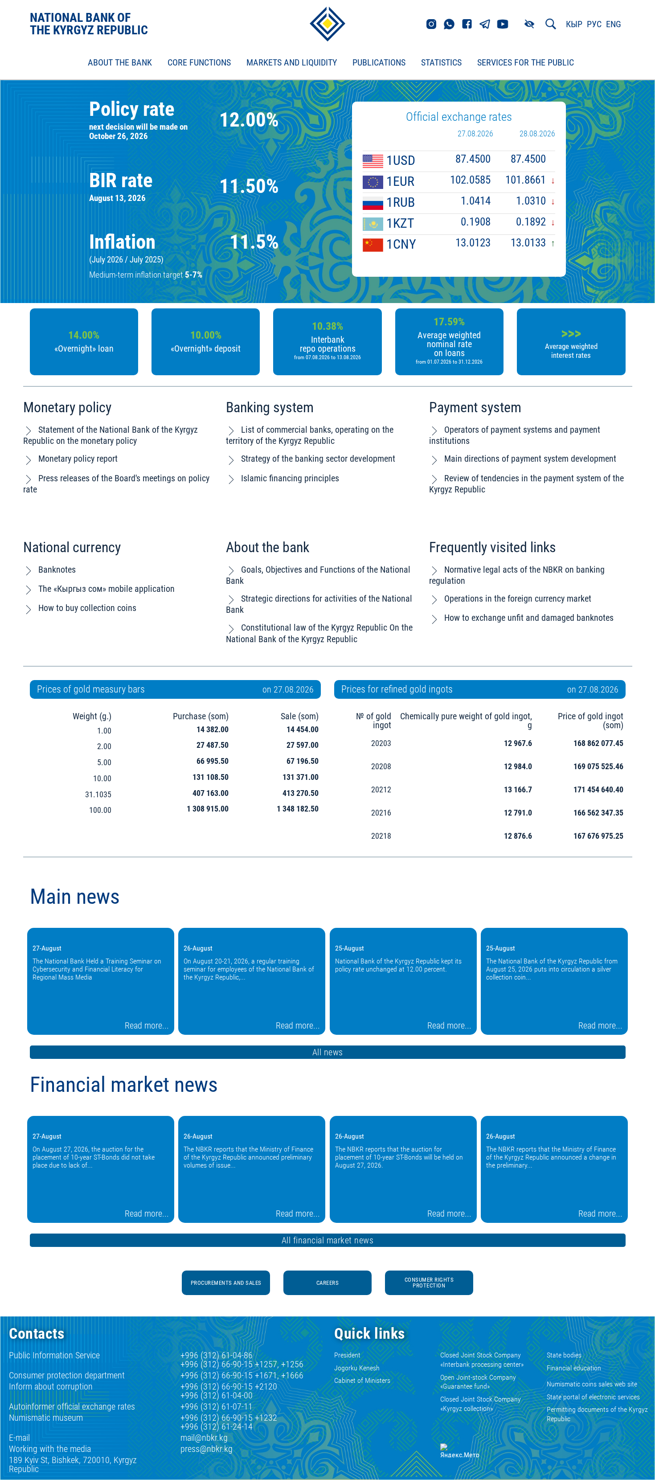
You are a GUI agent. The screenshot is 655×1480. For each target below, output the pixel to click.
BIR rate (121, 180)
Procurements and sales (226, 1282)
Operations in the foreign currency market (517, 598)
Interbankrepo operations (327, 348)
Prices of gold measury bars (91, 689)
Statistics (441, 63)
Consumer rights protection (429, 1282)
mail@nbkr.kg (204, 1437)
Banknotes (57, 569)
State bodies (564, 1355)
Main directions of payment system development (530, 458)
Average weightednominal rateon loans (449, 348)
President (347, 1355)
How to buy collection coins (87, 608)
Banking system (270, 407)
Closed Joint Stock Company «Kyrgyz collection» (480, 1404)
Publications (378, 63)
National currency (72, 547)
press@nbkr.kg (206, 1448)
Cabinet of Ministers (362, 1380)
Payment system (475, 407)
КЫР (574, 24)
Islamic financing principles (290, 478)
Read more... (147, 1025)
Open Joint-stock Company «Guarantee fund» (478, 1382)
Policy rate (132, 109)
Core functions (199, 63)
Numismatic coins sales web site (592, 1384)
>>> (571, 332)
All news (327, 1052)
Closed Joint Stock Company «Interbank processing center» (482, 1360)
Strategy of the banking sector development (318, 458)
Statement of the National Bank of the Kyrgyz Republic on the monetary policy (110, 435)
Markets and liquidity (291, 63)
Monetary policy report (78, 458)
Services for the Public (525, 63)
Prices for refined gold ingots (397, 689)
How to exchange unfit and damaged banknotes (529, 617)
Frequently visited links (492, 547)
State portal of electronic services (593, 1397)
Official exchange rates (459, 117)
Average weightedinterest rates (571, 351)
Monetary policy (67, 407)
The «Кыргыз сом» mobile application (106, 588)
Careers (327, 1282)
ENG (613, 24)
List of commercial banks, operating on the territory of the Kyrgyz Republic (309, 435)
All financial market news (328, 1240)
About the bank (267, 547)
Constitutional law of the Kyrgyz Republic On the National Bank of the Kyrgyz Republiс (319, 633)
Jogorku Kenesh (357, 1368)
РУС (594, 24)
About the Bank (120, 63)
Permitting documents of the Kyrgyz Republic (597, 1414)
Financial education (574, 1368)
